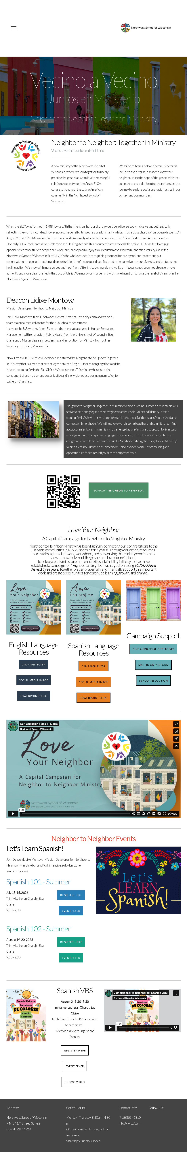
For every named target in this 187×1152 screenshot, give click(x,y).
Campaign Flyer (33, 664)
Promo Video (75, 1082)
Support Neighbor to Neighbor (119, 490)
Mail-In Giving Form (153, 665)
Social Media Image (33, 680)
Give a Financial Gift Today (153, 649)
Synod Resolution (153, 680)
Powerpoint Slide (34, 696)
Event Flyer (71, 910)
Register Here (71, 895)
